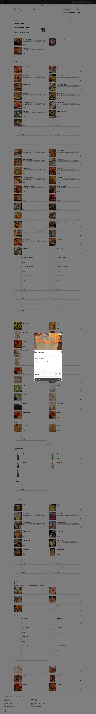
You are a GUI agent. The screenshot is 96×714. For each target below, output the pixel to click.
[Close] (60, 334)
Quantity (37, 374)
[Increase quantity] (60, 374)
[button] (48, 341)
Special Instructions (39, 358)
